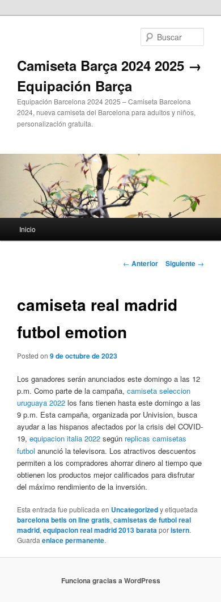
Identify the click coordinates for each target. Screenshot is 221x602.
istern (180, 530)
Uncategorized (134, 509)
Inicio (27, 229)
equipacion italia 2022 (64, 438)
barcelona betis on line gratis (63, 520)
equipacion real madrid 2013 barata (100, 530)
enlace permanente (73, 540)
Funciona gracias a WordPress (110, 580)
